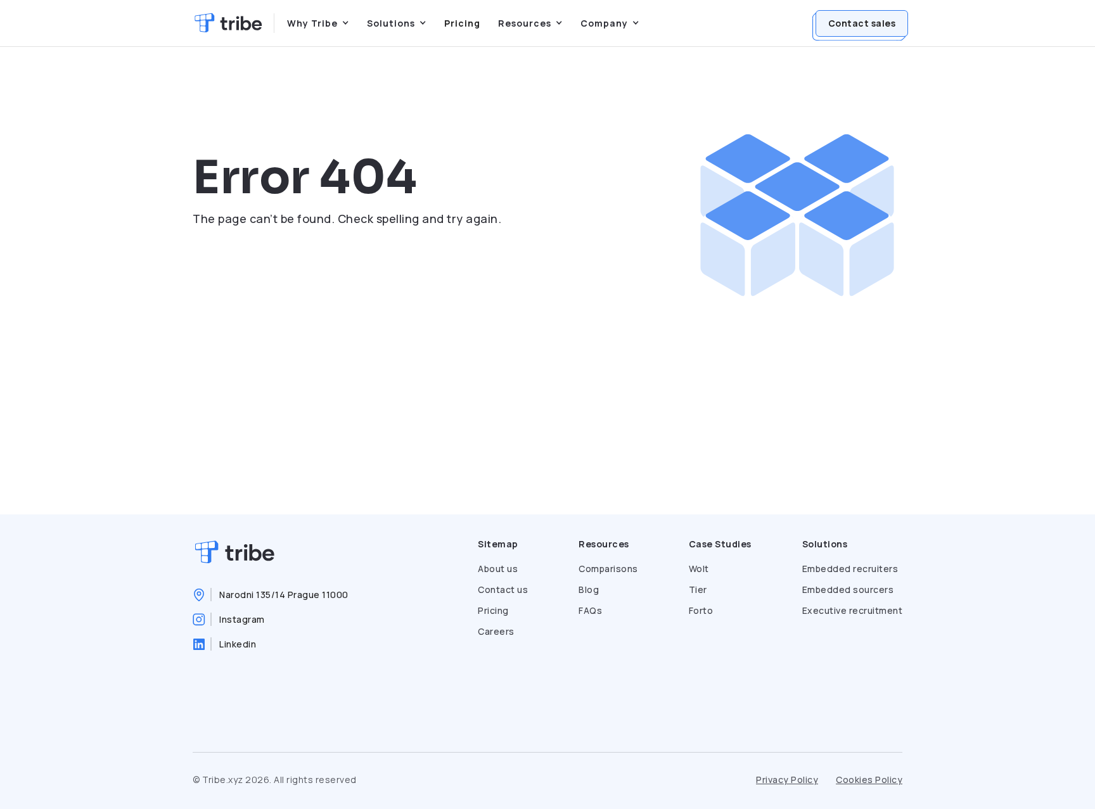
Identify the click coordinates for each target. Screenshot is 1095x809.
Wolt (699, 569)
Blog (589, 589)
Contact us (503, 589)
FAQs (590, 610)
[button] (318, 23)
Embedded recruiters (850, 569)
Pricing (462, 23)
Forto (701, 610)
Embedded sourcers (848, 589)
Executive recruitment (852, 610)
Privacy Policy (787, 780)
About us (498, 569)
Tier (698, 589)
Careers (496, 631)
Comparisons (608, 569)
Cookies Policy (869, 780)
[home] (228, 23)
